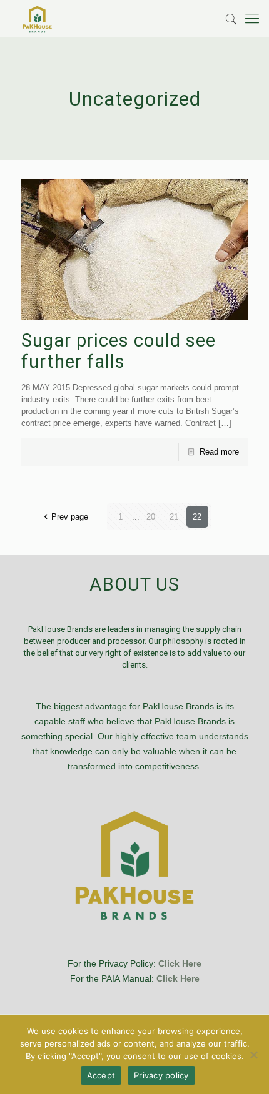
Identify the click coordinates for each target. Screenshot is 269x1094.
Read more (219, 451)
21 (174, 516)
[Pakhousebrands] (37, 18)
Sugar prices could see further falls (118, 351)
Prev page (69, 516)
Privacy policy (161, 1075)
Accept (101, 1075)
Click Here (179, 963)
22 (197, 516)
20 (150, 516)
